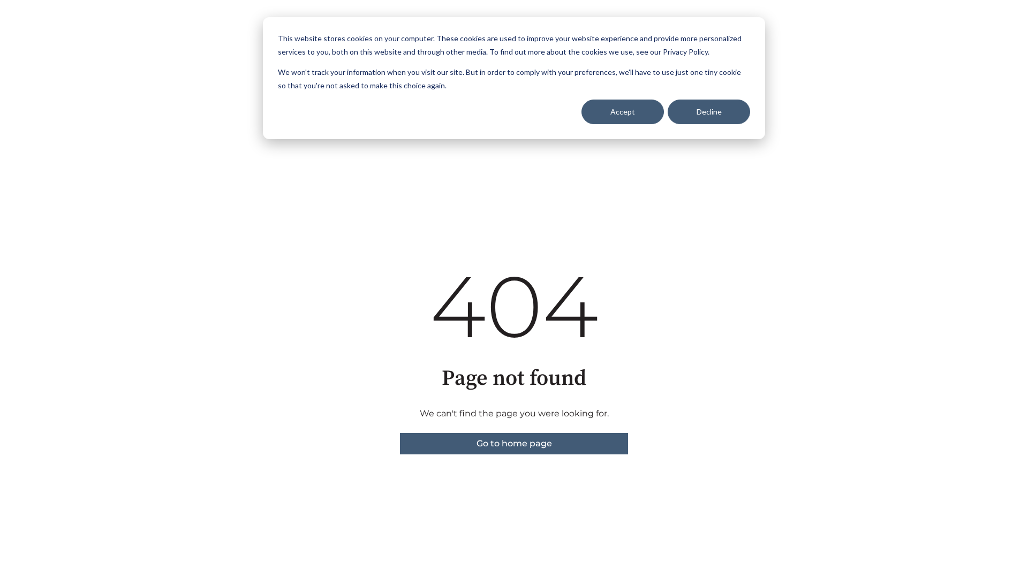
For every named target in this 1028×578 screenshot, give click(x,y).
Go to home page (514, 443)
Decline (709, 111)
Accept (622, 111)
